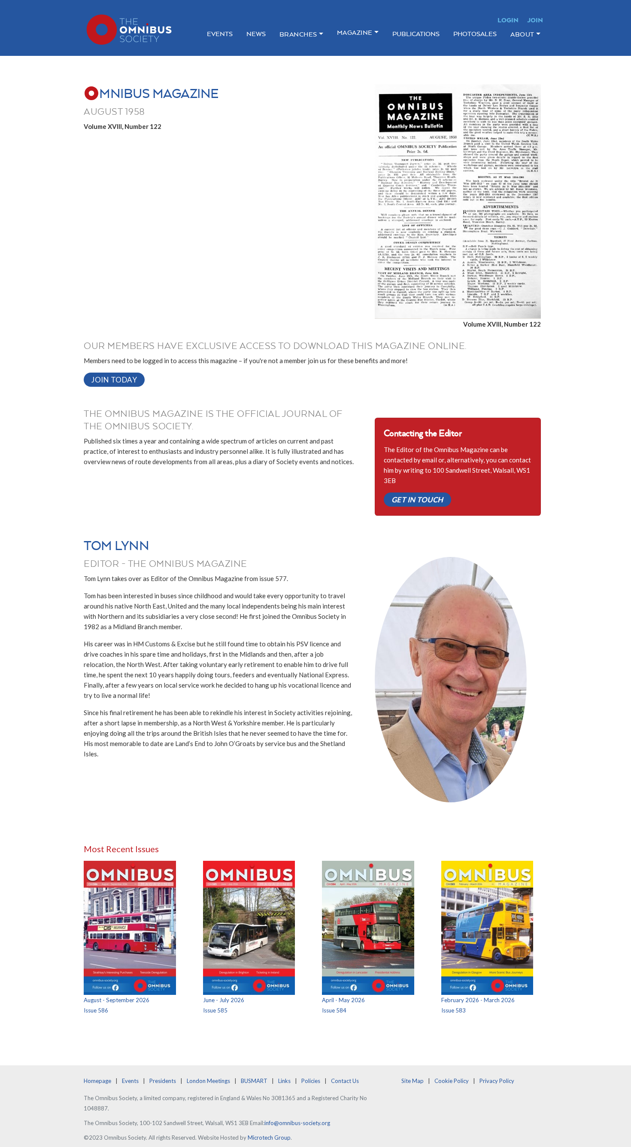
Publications (416, 33)
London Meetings (208, 1080)
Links (284, 1080)
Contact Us (345, 1080)
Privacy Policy (496, 1080)
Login (508, 19)
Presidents (162, 1080)
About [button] (522, 34)
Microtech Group (269, 1137)
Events (220, 33)
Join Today (114, 379)
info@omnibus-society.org (297, 1122)
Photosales (475, 33)
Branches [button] (298, 34)
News (256, 33)
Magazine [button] (355, 32)
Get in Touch (417, 499)
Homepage (97, 1080)
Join (535, 19)
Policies (310, 1080)
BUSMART (254, 1080)
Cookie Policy (451, 1080)
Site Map (412, 1080)
